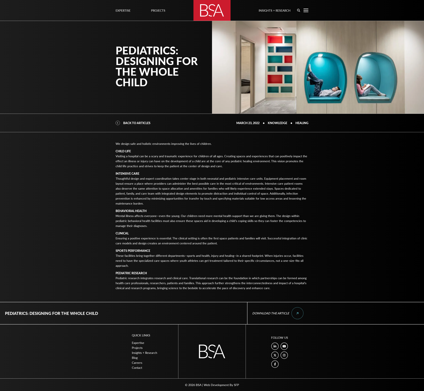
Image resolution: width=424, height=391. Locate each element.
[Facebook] (275, 364)
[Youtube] (284, 346)
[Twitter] (275, 355)
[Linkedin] (275, 346)
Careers (137, 362)
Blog (135, 357)
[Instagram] (284, 355)
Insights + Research (275, 10)
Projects (158, 10)
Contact (137, 367)
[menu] (305, 10)
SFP (236, 385)
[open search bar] (298, 10)
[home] (212, 10)
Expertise (123, 10)
